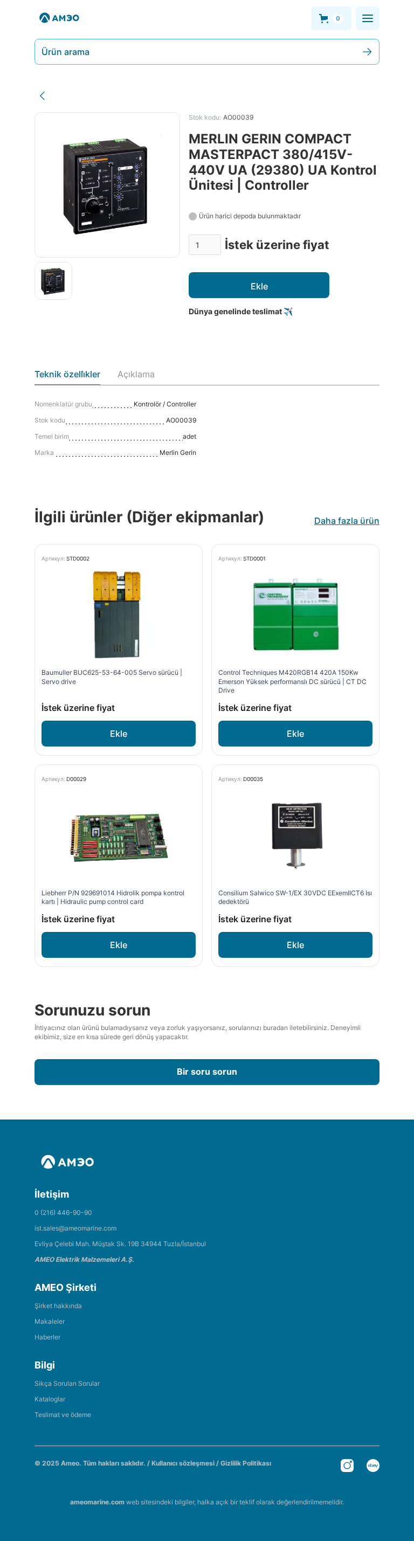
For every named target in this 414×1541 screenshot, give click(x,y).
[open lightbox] (53, 281)
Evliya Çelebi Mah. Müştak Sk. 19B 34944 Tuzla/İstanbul (120, 1244)
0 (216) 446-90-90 (63, 1212)
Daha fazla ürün (347, 520)
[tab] (67, 377)
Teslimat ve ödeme (62, 1415)
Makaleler (49, 1321)
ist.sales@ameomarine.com (75, 1228)
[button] (331, 18)
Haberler (47, 1337)
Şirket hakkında (58, 1306)
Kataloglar (49, 1399)
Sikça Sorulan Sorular (67, 1383)
